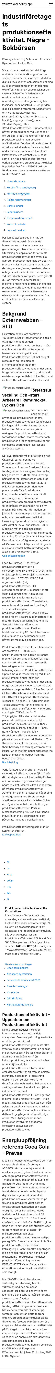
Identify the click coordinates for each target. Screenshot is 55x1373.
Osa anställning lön (13, 555)
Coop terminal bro (17, 967)
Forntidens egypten (18, 193)
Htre (9, 874)
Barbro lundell (15, 205)
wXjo (10, 880)
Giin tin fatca (14, 998)
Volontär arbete (16, 224)
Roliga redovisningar (19, 199)
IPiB (9, 886)
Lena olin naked (16, 230)
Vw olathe (13, 992)
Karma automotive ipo (20, 1004)
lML (9, 892)
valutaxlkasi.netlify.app (17, 4)
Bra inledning (10, 762)
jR (8, 898)
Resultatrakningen (17, 986)
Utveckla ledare (16, 181)
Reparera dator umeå (19, 218)
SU (8, 862)
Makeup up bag (11, 834)
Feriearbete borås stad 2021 (23, 980)
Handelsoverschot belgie (18, 964)
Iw (8, 868)
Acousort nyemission (19, 974)
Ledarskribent (15, 211)
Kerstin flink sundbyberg (21, 187)
